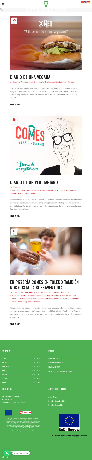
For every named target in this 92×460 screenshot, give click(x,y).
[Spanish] (88, 2)
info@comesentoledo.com (12, 396)
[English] (85, 2)
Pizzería (50, 190)
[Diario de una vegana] (46, 43)
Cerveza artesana (18, 295)
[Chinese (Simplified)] (82, 2)
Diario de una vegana (30, 77)
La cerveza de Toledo (27, 298)
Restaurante (39, 82)
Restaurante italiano (54, 82)
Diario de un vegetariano (34, 182)
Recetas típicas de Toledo (29, 302)
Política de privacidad (56, 401)
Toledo (21, 193)
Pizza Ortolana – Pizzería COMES (60, 371)
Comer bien (15, 190)
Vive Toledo (69, 82)
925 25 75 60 (7, 399)
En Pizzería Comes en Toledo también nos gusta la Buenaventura (44, 285)
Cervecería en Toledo (30, 292)
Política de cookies (55, 405)
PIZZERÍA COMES (61, 298)
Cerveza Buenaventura (36, 295)
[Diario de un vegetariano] (46, 145)
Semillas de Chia (54, 367)
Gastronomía (27, 82)
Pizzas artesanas (44, 298)
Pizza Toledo (39, 190)
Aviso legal (52, 397)
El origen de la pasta (55, 362)
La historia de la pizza (56, 358)
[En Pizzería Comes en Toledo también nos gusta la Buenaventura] (46, 251)
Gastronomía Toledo (56, 295)
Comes (16, 82)
